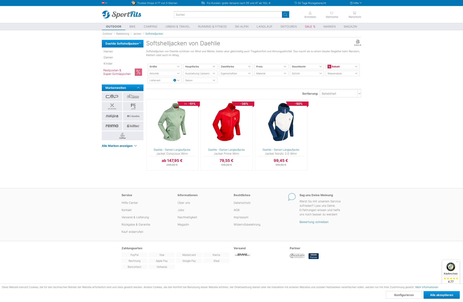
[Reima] (112, 126)
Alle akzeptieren (441, 295)
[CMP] (112, 97)
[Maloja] (112, 116)
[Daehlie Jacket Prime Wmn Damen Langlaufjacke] (226, 122)
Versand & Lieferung (135, 217)
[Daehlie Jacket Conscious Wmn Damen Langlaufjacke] (172, 122)
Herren (108, 51)
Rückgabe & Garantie (136, 224)
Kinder (108, 63)
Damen (108, 57)
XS (146, 100)
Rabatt (335, 66)
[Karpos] (133, 106)
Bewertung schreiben (314, 222)
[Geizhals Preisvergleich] (297, 256)
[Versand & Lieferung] (259, 255)
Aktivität (154, 73)
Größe (153, 66)
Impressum (241, 217)
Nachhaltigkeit (187, 217)
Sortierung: (310, 93)
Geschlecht (298, 66)
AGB (236, 210)
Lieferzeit (155, 80)
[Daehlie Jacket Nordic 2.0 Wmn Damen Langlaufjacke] (281, 122)
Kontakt (127, 210)
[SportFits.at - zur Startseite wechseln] (122, 14)
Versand (240, 248)
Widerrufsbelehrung (247, 224)
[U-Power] (133, 97)
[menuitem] (329, 14)
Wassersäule (335, 73)
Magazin (183, 224)
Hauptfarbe (192, 66)
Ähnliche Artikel (172, 170)
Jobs (181, 210)
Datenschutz (242, 202)
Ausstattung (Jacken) (197, 73)
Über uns (184, 202)
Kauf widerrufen (132, 231)
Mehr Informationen (426, 287)
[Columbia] (133, 116)
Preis (259, 66)
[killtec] (133, 126)
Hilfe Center (130, 202)
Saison (189, 80)
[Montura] (112, 106)
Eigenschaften (229, 73)
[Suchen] (285, 14)
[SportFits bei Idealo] (314, 256)
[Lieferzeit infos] (174, 80)
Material (260, 73)
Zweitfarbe (227, 66)
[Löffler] (122, 136)
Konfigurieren (404, 295)
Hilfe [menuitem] (356, 3)
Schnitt (296, 73)
